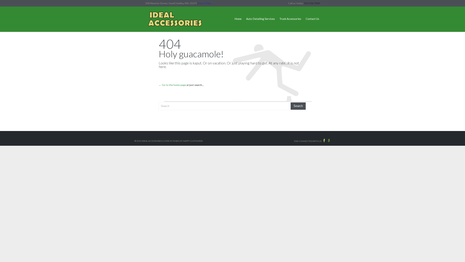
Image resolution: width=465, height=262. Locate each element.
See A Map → (206, 3)
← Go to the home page (172, 84)
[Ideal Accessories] (174, 19)
